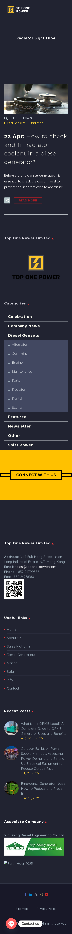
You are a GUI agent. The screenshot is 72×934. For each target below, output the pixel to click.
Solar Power (20, 445)
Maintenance (22, 371)
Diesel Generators (21, 655)
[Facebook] (25, 894)
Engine (17, 362)
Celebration (20, 316)
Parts (16, 380)
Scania (17, 407)
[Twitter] (36, 894)
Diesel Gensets (15, 123)
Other (14, 435)
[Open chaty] (11, 923)
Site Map (22, 908)
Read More (28, 200)
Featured (17, 417)
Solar (11, 671)
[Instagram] (41, 894)
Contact (13, 688)
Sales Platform (18, 646)
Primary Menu (64, 10)
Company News (24, 326)
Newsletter (19, 426)
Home (12, 629)
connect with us (36, 475)
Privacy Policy (46, 908)
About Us (14, 638)
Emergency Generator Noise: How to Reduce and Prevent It (43, 788)
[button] (7, 200)
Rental (17, 398)
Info (10, 680)
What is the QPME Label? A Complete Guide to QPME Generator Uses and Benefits (43, 728)
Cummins (19, 353)
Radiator (36, 123)
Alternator (19, 344)
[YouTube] (46, 894)
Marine (12, 663)
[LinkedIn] (30, 894)
